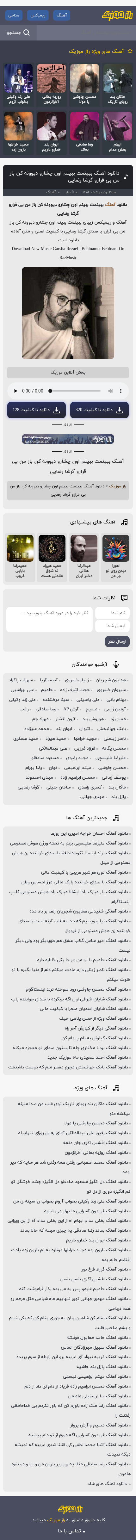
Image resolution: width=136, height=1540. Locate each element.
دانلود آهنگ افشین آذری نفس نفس (94, 1279)
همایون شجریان (111, 680)
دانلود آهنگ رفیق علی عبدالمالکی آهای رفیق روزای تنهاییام (73, 1133)
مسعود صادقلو (45, 758)
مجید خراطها (85, 739)
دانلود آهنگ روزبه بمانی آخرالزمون (96, 1153)
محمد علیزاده (36, 729)
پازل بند (118, 797)
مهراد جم (40, 719)
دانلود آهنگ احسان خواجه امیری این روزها (89, 834)
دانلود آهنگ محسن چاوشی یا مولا (96, 1123)
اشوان (84, 729)
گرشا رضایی (29, 787)
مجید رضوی (77, 758)
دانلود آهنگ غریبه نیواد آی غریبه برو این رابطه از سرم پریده (72, 1357)
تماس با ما (69, 1531)
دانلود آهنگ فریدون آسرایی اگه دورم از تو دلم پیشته (78, 1435)
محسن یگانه (114, 748)
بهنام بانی (116, 700)
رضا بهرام (33, 768)
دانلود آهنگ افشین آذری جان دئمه (95, 1143)
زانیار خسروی (77, 680)
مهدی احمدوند (39, 778)
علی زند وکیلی (22, 700)
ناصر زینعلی (115, 739)
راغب (24, 709)
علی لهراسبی (22, 690)
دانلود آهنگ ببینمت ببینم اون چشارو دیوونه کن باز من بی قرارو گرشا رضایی (64, 177)
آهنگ (62, 15)
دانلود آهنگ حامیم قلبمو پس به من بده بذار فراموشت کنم (73, 1289)
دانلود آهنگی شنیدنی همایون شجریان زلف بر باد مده (78, 911)
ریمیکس (38, 15)
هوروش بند (93, 719)
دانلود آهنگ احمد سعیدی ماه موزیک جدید (87, 1057)
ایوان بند (64, 729)
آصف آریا (49, 680)
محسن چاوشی (112, 768)
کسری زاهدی (90, 787)
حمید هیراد (56, 739)
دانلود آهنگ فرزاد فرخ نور (105, 1269)
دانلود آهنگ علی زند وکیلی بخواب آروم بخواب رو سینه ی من (70, 1201)
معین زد (118, 719)
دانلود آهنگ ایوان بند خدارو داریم (97, 1240)
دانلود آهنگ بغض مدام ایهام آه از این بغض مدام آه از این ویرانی (68, 1221)
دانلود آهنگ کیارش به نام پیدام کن (95, 1038)
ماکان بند (117, 787)
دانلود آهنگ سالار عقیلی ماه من (98, 1396)
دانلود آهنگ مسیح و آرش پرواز (99, 1425)
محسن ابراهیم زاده (77, 778)
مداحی (13, 15)
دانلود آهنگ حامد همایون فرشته (97, 1338)
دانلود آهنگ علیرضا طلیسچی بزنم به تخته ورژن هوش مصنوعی (69, 843)
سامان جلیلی (58, 787)
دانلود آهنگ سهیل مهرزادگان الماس (94, 1348)
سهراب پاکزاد (21, 680)
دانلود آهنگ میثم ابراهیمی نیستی (95, 1377)
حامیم (47, 690)
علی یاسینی (88, 700)
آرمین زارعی (115, 709)
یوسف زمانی (114, 778)
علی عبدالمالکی (53, 748)
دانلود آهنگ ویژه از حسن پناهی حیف (93, 1019)
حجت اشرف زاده (75, 690)
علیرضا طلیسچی (111, 758)
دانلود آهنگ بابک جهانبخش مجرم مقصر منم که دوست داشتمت (68, 1067)
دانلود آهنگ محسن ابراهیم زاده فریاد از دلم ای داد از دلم (76, 1386)
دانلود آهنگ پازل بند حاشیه (102, 1367)
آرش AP (70, 709)
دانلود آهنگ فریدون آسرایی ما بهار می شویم (86, 1211)
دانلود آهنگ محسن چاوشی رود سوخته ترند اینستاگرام (77, 989)
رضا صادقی (46, 709)
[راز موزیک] (117, 15)
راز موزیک (117, 486)
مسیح (91, 709)
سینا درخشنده (56, 700)
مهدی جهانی (92, 797)
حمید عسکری (26, 739)
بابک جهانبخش (111, 729)
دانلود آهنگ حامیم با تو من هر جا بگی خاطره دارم (82, 960)
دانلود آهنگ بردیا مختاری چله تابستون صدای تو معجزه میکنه (70, 1048)
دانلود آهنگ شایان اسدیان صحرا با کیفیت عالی (84, 1009)
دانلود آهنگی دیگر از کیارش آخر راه (96, 1028)
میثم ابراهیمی (77, 768)
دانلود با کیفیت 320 (94, 410)
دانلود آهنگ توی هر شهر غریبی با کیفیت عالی (84, 872)
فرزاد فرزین (84, 748)
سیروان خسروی (111, 690)
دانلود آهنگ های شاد (108, 1484)
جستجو (14, 33)
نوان (53, 768)
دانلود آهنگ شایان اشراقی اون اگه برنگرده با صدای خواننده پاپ (69, 999)
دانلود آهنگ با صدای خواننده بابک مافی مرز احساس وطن (75, 882)
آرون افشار (65, 719)
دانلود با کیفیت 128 (31, 410)
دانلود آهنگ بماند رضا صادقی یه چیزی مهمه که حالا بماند (74, 1231)
